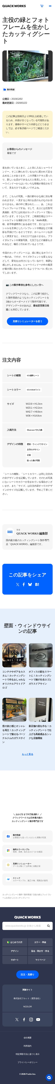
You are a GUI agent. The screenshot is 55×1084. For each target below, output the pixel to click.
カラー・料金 (40, 942)
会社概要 (28, 1037)
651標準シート (33, 375)
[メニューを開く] (50, 6)
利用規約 (28, 1046)
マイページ (40, 960)
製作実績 (10, 89)
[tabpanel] (27, 66)
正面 (29, 455)
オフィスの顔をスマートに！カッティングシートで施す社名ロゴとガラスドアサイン (40, 677)
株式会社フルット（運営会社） (27, 998)
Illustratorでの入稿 (34, 430)
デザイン (15, 951)
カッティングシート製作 (12, 894)
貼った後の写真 (33, 460)
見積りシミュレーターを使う (27, 321)
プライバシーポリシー (27, 1062)
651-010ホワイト (34, 390)
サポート (15, 960)
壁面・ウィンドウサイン (37, 444)
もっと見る (27, 754)
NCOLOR (27, 1006)
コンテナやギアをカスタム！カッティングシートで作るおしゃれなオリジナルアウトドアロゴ (13, 679)
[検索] (48, 926)
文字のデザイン (33, 450)
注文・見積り (27, 974)
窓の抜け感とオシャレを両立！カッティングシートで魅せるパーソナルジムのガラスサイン (13, 734)
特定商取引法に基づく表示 (27, 1054)
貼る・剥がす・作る (40, 951)
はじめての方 (16, 942)
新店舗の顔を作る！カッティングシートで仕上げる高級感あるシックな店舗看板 (40, 732)
